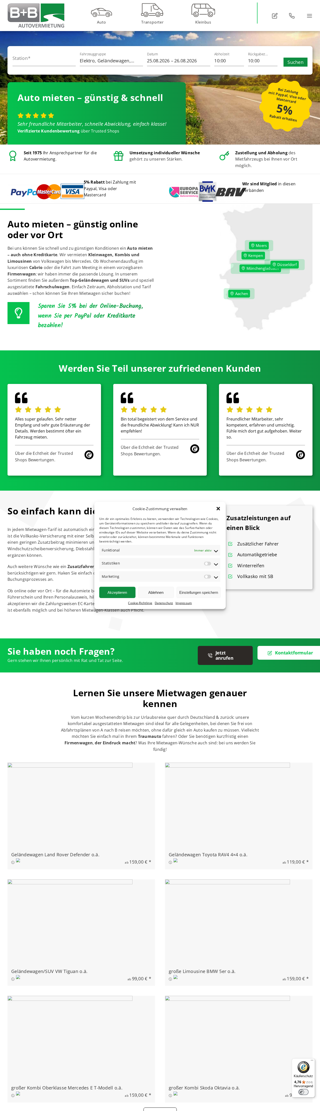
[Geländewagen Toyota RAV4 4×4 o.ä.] (227, 766)
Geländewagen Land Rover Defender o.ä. (55, 855)
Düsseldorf (286, 264)
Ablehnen (156, 592)
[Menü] (312, 1061)
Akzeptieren (117, 592)
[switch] (303, 1092)
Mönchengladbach (262, 268)
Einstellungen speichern (198, 592)
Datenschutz (164, 603)
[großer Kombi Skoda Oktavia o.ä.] (227, 999)
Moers (261, 245)
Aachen (241, 293)
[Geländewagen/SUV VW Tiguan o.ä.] (70, 883)
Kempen (255, 255)
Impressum (184, 603)
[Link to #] (275, 16)
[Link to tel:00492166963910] (292, 16)
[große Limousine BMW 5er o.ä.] (227, 883)
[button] (218, 508)
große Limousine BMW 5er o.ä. (202, 971)
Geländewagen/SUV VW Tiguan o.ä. (49, 971)
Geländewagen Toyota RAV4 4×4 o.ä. (208, 855)
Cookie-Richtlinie (140, 603)
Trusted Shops (105, 131)
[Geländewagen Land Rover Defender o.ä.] (70, 766)
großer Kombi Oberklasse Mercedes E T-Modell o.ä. (66, 1088)
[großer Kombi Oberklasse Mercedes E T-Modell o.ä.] (70, 999)
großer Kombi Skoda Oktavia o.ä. (204, 1088)
